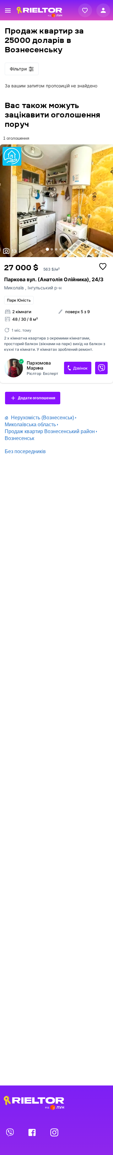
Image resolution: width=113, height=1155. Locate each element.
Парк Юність (19, 300)
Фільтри (18, 68)
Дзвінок (80, 368)
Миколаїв (14, 287)
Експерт (50, 373)
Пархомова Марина (39, 365)
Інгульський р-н (45, 287)
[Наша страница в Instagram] (54, 1132)
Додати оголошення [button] (36, 398)
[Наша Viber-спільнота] (10, 1132)
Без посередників (25, 451)
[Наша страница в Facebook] (32, 1132)
